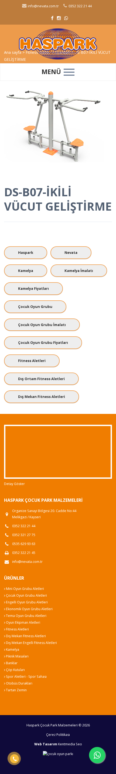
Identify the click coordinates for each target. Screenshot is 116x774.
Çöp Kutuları (15, 669)
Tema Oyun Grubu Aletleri (25, 615)
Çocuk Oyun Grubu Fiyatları (43, 342)
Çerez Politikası (58, 734)
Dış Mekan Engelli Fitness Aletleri (31, 642)
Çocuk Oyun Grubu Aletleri (26, 595)
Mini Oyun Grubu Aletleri (24, 588)
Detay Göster (14, 483)
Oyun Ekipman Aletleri (22, 622)
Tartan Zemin (16, 690)
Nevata (70, 252)
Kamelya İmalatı (78, 270)
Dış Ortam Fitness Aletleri (41, 378)
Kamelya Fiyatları (33, 288)
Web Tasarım (45, 744)
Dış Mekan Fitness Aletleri (41, 396)
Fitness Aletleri (32, 360)
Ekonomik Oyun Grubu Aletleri (29, 609)
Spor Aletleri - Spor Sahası (26, 676)
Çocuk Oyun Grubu (35, 306)
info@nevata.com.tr (43, 6)
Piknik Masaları (17, 656)
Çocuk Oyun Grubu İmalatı (42, 324)
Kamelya (25, 270)
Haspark (25, 252)
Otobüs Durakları (18, 683)
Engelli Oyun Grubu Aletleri (26, 602)
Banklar (11, 663)
